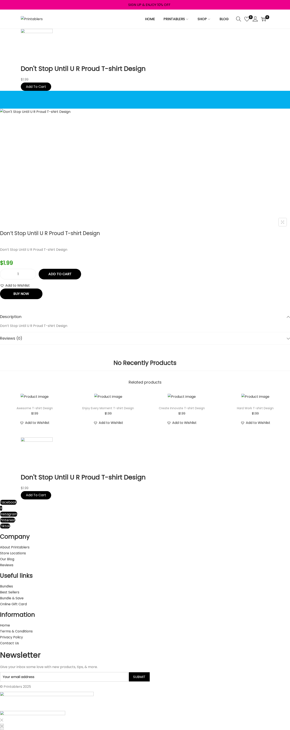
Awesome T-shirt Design (35, 408)
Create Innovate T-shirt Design (182, 408)
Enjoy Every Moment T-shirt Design (108, 408)
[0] (246, 19)
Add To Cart (36, 86)
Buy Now (21, 293)
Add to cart (60, 274)
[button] (15, 286)
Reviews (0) (11, 338)
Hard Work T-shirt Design (255, 408)
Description (10, 316)
